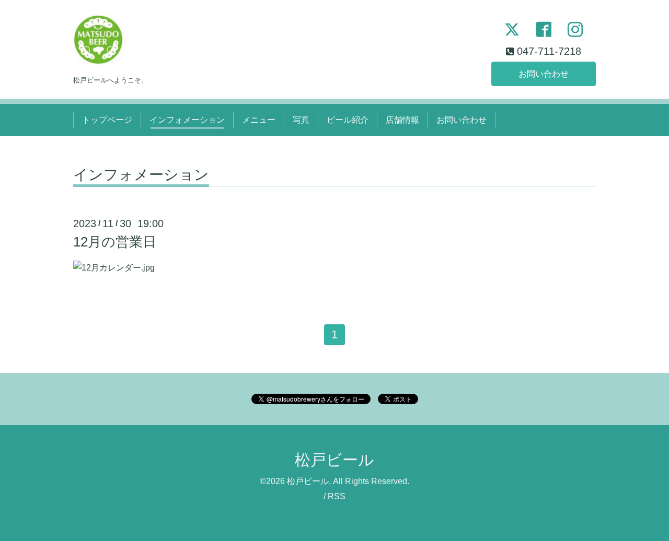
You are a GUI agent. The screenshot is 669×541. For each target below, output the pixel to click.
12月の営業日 (114, 242)
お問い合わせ (543, 73)
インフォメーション (187, 119)
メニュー (258, 119)
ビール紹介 (347, 119)
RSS (336, 496)
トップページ (107, 119)
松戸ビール (334, 459)
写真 (301, 119)
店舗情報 (402, 119)
